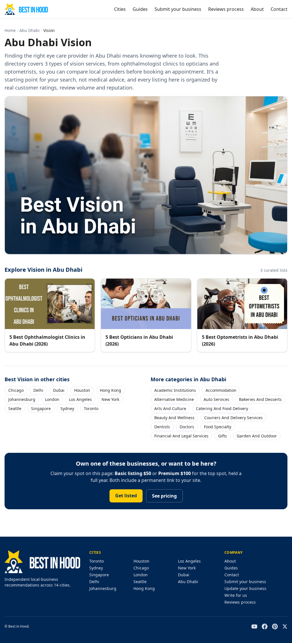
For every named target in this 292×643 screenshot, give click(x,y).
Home (10, 30)
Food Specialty (217, 426)
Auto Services (216, 399)
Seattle (14, 408)
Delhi (38, 390)
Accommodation (221, 390)
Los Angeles (80, 399)
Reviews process (226, 9)
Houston (82, 390)
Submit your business (178, 9)
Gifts (222, 436)
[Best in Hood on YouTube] (254, 626)
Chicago (16, 390)
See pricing (164, 496)
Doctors (187, 426)
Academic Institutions (175, 390)
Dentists (162, 426)
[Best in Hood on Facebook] (264, 626)
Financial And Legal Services (181, 436)
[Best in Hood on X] (284, 626)
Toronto (91, 408)
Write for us (235, 595)
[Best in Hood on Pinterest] (275, 626)
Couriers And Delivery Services (233, 417)
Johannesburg (21, 399)
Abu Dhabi (29, 30)
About (257, 9)
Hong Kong (110, 390)
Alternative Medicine (174, 399)
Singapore (41, 408)
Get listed (126, 495)
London (52, 399)
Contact (279, 9)
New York (110, 399)
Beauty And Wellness (174, 417)
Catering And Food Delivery (222, 408)
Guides (140, 9)
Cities (120, 9)
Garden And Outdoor (257, 436)
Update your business (245, 588)
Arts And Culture (170, 408)
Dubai (58, 390)
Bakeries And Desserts (260, 399)
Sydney (67, 408)
